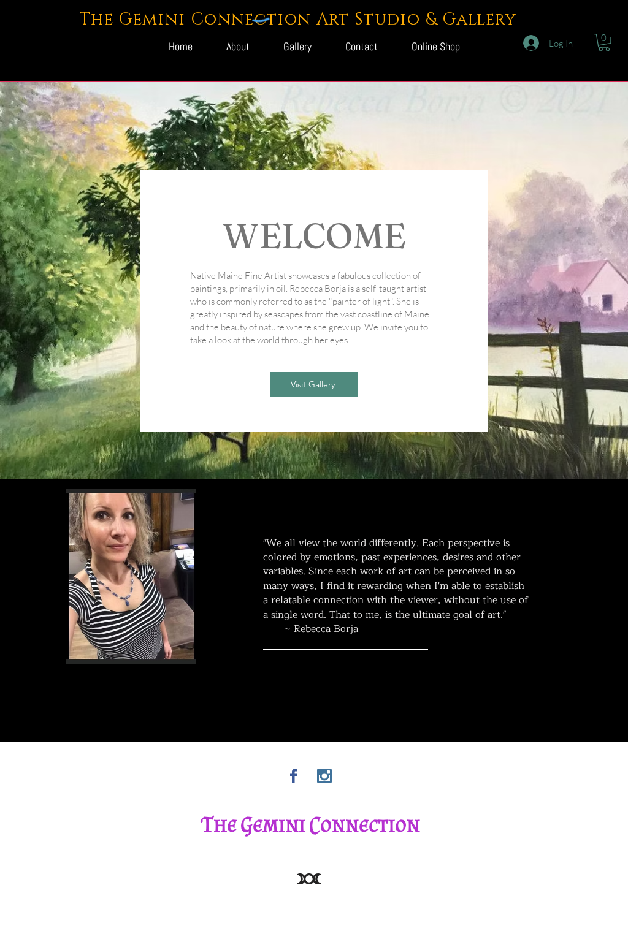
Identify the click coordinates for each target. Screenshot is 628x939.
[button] (604, 42)
